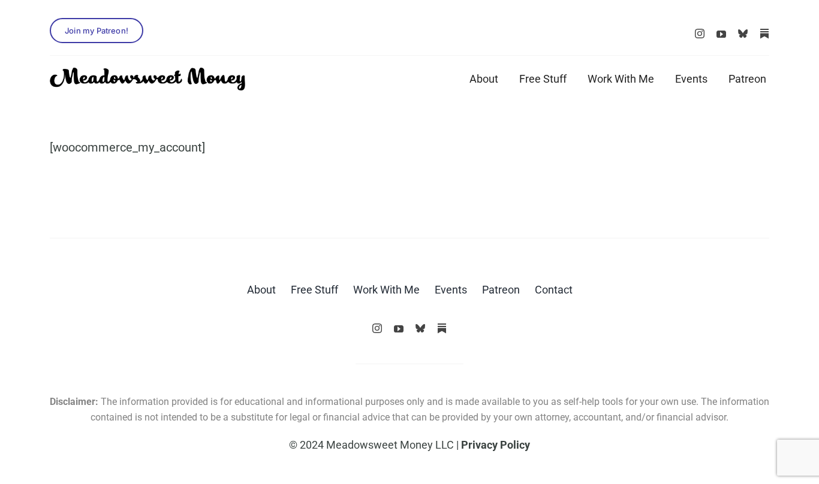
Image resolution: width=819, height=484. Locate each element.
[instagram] (699, 33)
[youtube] (721, 34)
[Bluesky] (743, 33)
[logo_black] (147, 73)
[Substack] (764, 33)
